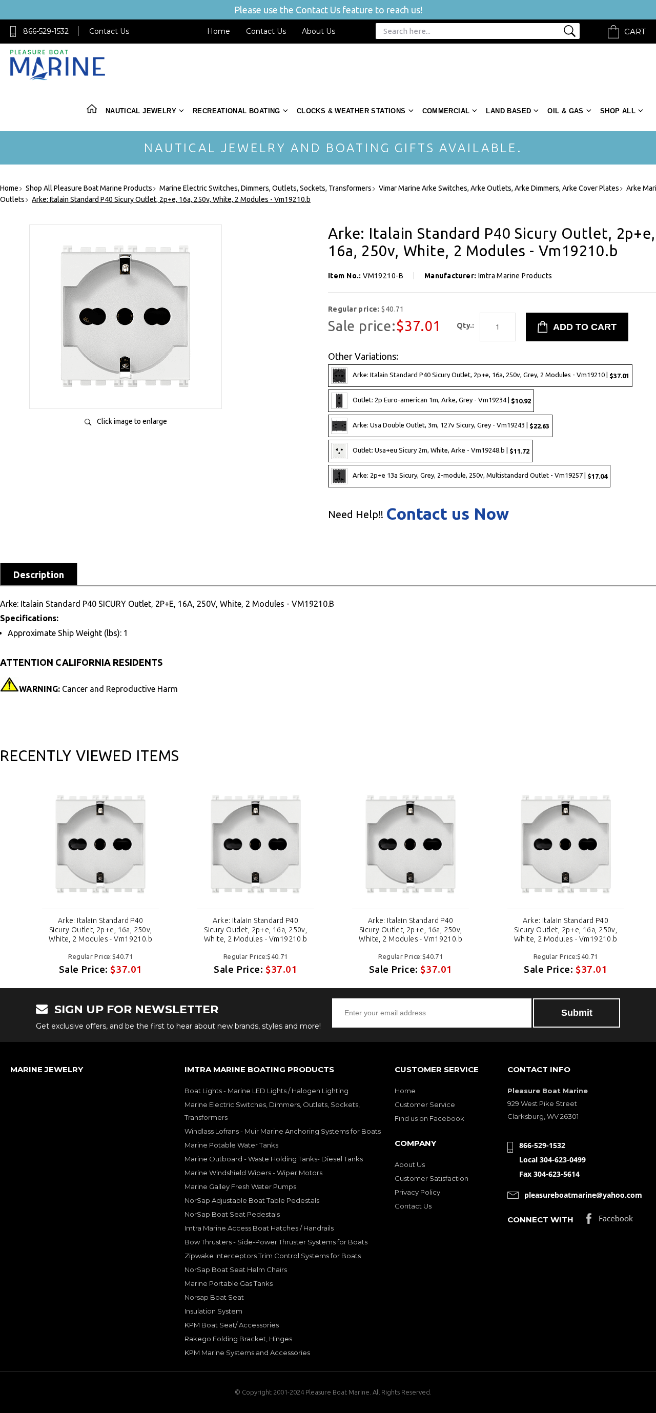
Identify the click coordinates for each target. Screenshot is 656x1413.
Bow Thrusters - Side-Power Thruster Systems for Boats (275, 1242)
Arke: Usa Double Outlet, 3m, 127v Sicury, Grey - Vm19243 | (451, 425)
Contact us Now (447, 513)
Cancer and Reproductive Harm (98, 688)
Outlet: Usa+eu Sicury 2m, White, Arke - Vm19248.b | (441, 450)
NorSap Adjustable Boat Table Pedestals (251, 1200)
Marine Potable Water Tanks (231, 1145)
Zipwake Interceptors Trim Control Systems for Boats (272, 1256)
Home (218, 31)
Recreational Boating (236, 111)
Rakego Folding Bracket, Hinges (238, 1339)
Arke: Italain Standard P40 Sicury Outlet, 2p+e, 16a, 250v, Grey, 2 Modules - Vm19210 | (491, 375)
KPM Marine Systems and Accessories (247, 1352)
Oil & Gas (565, 111)
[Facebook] (609, 1221)
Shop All (618, 111)
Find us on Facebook (429, 1118)
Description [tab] (38, 574)
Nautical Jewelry (141, 111)
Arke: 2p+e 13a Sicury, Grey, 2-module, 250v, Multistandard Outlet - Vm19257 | (480, 475)
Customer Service (425, 1104)
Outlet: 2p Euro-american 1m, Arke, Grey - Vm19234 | (442, 400)
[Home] (57, 78)
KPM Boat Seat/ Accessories (231, 1325)
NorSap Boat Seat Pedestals (232, 1214)
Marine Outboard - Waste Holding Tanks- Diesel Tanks (273, 1159)
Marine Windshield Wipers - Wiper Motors (253, 1173)
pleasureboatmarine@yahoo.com (583, 1195)
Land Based (508, 111)
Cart (635, 31)
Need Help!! (355, 514)
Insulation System (213, 1311)
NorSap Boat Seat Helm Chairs (235, 1269)
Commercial (446, 111)
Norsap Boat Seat (214, 1297)
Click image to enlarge (132, 421)
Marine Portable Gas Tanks (228, 1283)
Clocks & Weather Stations (351, 111)
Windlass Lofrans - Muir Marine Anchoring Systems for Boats (282, 1131)
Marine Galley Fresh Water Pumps (240, 1186)
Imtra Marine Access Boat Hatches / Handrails (259, 1228)
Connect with (540, 1219)
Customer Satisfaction (431, 1178)
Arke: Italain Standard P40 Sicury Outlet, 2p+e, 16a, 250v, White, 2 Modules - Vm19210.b (100, 929)
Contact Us (109, 31)
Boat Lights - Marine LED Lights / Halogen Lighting (266, 1091)
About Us (318, 31)
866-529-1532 (46, 31)
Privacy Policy (417, 1192)
